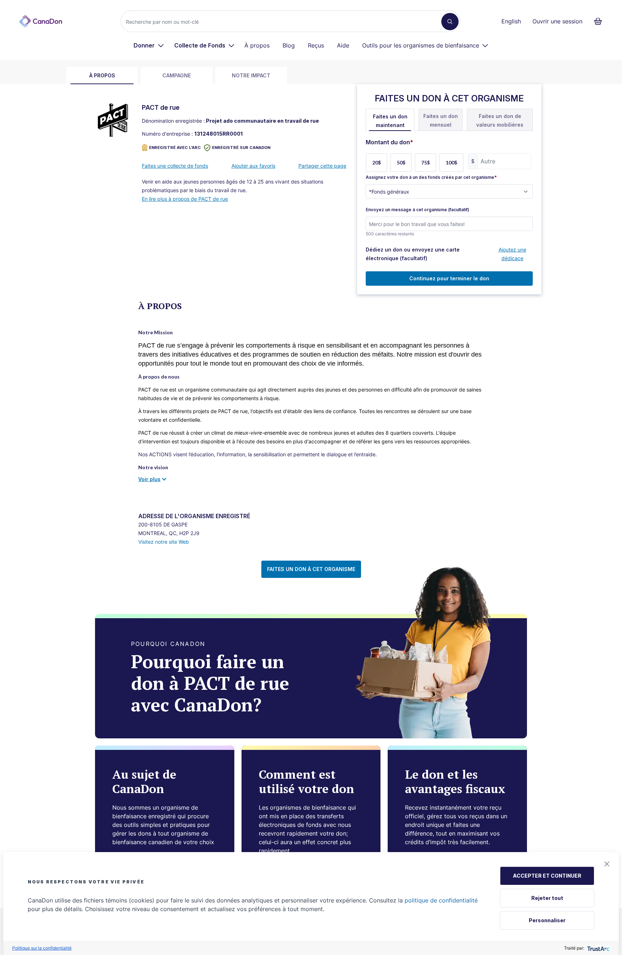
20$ (376, 162)
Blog (289, 45)
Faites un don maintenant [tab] (390, 120)
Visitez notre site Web (163, 542)
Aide (343, 45)
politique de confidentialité (441, 900)
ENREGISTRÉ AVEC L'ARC (175, 147)
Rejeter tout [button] (547, 898)
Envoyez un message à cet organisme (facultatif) (417, 209)
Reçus (316, 45)
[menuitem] (149, 45)
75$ (425, 162)
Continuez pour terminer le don (449, 278)
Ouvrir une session (557, 21)
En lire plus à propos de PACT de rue (185, 199)
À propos (257, 45)
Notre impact (251, 75)
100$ (451, 162)
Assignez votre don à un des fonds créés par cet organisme (431, 177)
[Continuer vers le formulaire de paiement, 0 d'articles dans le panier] (600, 21)
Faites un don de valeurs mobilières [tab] (499, 120)
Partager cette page (322, 166)
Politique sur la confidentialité (42, 948)
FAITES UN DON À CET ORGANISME (311, 569)
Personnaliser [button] (547, 920)
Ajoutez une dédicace (512, 253)
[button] (607, 864)
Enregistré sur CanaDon (241, 147)
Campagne (176, 75)
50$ (401, 162)
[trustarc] (597, 948)
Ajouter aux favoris (253, 166)
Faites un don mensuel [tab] (440, 120)
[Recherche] (450, 21)
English (511, 21)
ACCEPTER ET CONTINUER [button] (547, 876)
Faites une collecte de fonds (175, 166)
